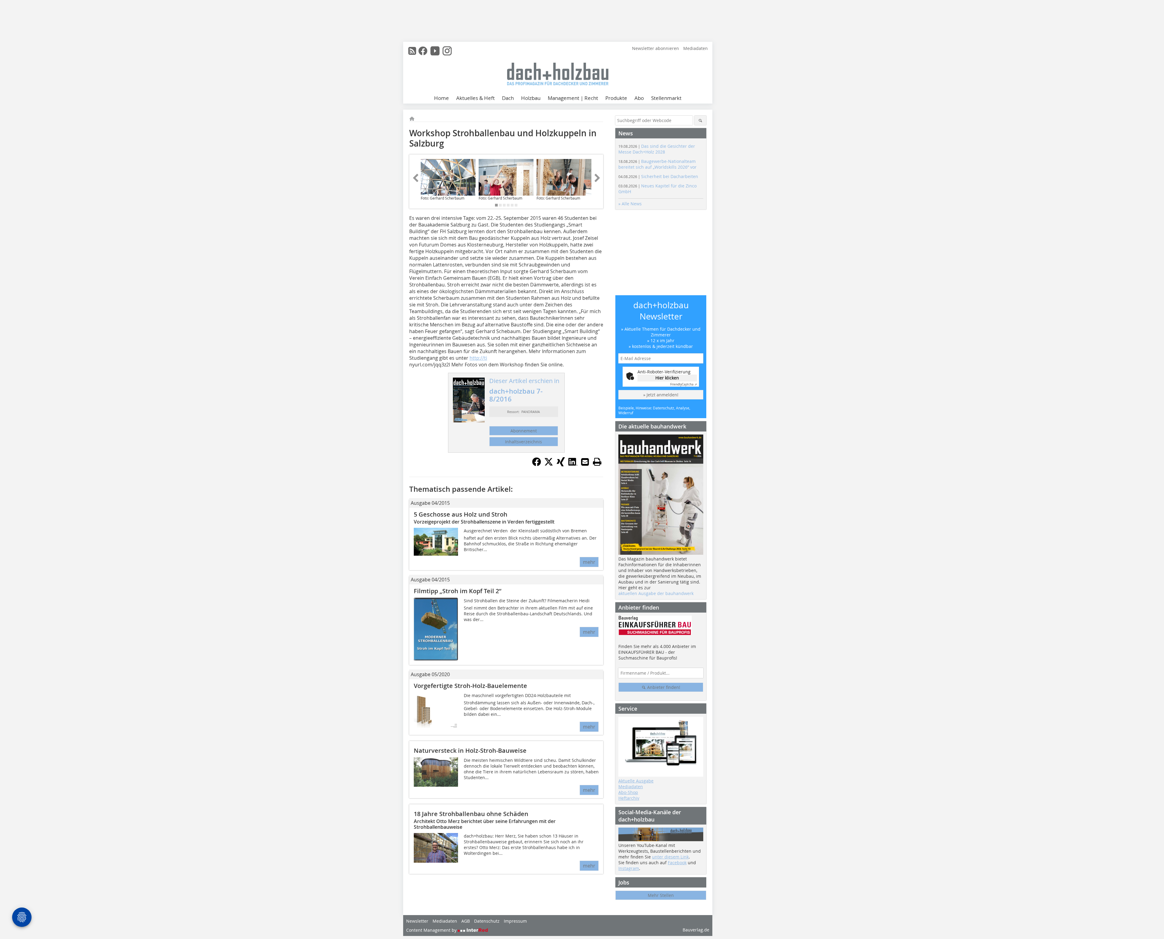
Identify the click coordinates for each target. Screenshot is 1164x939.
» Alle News (630, 204)
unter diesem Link (670, 857)
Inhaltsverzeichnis (523, 442)
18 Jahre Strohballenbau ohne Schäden (471, 814)
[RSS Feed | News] (412, 51)
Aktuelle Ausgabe (636, 781)
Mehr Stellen (661, 895)
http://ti (478, 358)
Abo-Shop (628, 792)
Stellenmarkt (666, 97)
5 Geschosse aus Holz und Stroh (460, 514)
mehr (589, 562)
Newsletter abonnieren (655, 48)
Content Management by (432, 930)
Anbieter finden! (663, 687)
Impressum (515, 921)
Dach (508, 97)
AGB (465, 921)
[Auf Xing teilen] (561, 464)
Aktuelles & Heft (475, 97)
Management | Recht (573, 97)
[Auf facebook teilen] (536, 464)
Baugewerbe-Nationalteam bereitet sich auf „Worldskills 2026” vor (657, 164)
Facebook (677, 862)
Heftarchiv (628, 798)
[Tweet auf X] (549, 464)
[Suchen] (700, 120)
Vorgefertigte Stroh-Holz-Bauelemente (470, 686)
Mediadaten (695, 48)
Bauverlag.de (696, 930)
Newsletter (417, 921)
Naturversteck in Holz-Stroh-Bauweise (470, 750)
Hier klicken (667, 378)
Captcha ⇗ (683, 384)
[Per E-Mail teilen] (585, 461)
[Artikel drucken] (597, 461)
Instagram (628, 868)
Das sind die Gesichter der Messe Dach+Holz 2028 (656, 149)
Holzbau (530, 97)
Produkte (616, 97)
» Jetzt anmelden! (660, 395)
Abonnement (523, 431)
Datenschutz (487, 921)
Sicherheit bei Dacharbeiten (658, 176)
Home (441, 97)
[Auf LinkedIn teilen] (573, 464)
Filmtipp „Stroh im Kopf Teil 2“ (457, 591)
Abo (639, 97)
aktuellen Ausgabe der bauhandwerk (656, 593)
